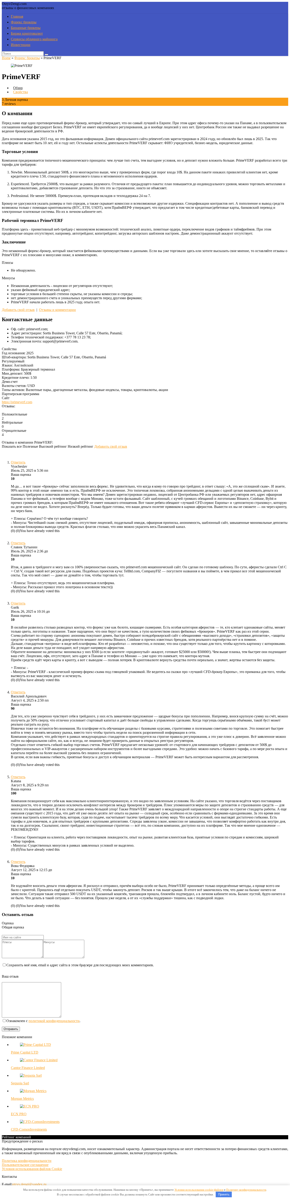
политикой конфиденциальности (54, 1021)
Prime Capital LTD (24, 1052)
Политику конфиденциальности (246, 1189)
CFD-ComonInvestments (29, 1129)
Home (6, 58)
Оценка (8, 923)
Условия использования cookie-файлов (198, 1189)
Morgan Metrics (22, 1098)
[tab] (17, 88)
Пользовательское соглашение (25, 1165)
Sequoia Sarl (20, 1083)
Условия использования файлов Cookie (32, 1169)
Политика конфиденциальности (26, 1161)
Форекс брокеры (23, 22)
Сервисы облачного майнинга (34, 39)
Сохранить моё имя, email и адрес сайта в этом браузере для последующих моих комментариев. (80, 965)
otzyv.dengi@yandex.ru (29, 1184)
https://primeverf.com (17, 402)
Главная (17, 16)
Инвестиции (20, 44)
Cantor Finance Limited (28, 1068)
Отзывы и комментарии (57, 310)
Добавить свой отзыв (18, 310)
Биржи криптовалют (27, 33)
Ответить (18, 462)
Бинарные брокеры (26, 27)
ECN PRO (19, 1114)
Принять (224, 1194)
